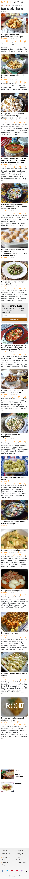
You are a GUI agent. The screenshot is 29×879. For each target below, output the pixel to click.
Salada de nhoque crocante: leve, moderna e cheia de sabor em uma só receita (14, 207)
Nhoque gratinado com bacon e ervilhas (14, 674)
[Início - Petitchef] (2, 5)
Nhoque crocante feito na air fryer (12, 76)
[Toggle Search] (22, 2)
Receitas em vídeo (5, 854)
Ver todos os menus (5, 858)
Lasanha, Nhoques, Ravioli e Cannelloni (19, 774)
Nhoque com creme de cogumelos (10, 436)
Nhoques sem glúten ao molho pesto (13, 478)
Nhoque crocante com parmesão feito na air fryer (12, 36)
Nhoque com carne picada (12, 591)
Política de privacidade (19, 854)
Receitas (4, 850)
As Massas (19, 783)
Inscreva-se (14, 320)
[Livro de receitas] (14, 2)
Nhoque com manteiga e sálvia (13, 550)
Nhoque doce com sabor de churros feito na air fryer (12, 391)
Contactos (20, 850)
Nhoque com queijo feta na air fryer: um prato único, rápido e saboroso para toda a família (13, 348)
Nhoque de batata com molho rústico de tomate (13, 719)
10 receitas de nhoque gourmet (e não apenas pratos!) (14, 523)
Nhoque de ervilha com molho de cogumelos (13, 283)
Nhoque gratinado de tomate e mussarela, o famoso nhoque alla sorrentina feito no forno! (13, 160)
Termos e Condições (19, 858)
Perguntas (5, 862)
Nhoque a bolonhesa (9, 633)
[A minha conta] (18, 2)
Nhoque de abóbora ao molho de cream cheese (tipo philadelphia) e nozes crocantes (14, 116)
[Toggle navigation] (26, 2)
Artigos (4, 865)
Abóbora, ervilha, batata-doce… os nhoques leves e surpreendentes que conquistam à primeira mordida (14, 252)
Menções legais (21, 862)
